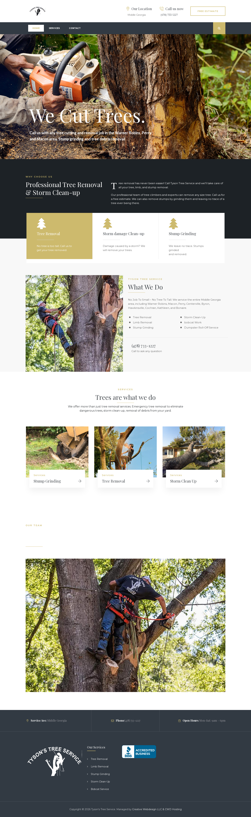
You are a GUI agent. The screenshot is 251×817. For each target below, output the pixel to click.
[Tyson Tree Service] (37, 11)
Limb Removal (99, 766)
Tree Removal (113, 481)
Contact (74, 28)
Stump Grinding (47, 481)
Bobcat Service (100, 789)
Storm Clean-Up (100, 781)
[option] (57, 461)
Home (36, 28)
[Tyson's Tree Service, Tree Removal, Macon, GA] (139, 751)
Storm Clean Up (183, 481)
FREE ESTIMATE (208, 11)
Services (54, 28)
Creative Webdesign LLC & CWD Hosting (157, 809)
